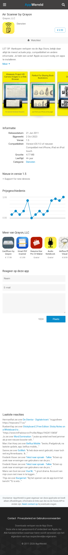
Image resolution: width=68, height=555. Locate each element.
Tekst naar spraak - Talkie (39, 457)
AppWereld (34, 4)
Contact (12, 518)
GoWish (21, 450)
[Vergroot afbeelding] (15, 94)
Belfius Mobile (33, 443)
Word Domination (22, 436)
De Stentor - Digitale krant (36, 419)
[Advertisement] (34, 345)
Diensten (30, 162)
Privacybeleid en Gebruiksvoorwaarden (39, 518)
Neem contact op (30, 504)
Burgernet (21, 478)
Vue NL (29, 471)
